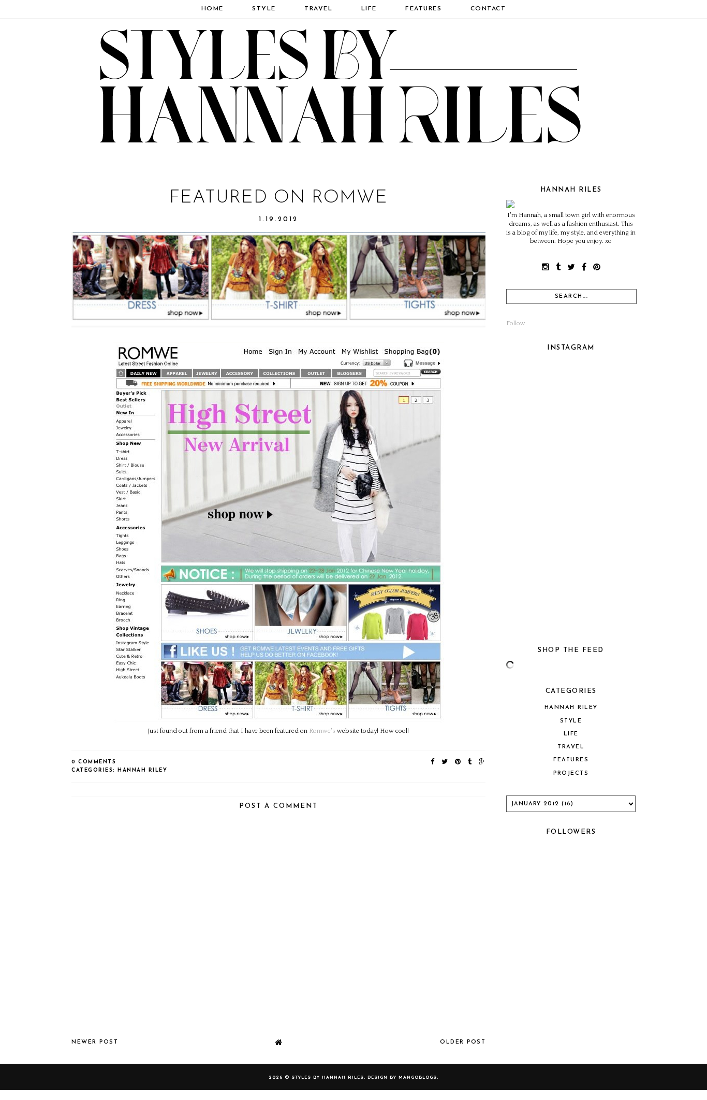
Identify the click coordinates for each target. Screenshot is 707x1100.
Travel (318, 9)
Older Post (462, 1042)
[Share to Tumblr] (470, 762)
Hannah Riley (142, 770)
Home (212, 9)
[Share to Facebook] (433, 762)
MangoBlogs (418, 1077)
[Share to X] (445, 762)
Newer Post (94, 1042)
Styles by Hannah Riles (327, 1077)
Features (423, 9)
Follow (515, 323)
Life (369, 9)
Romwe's (322, 731)
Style (264, 9)
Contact (488, 9)
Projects (570, 773)
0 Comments (93, 762)
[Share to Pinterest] (458, 762)
